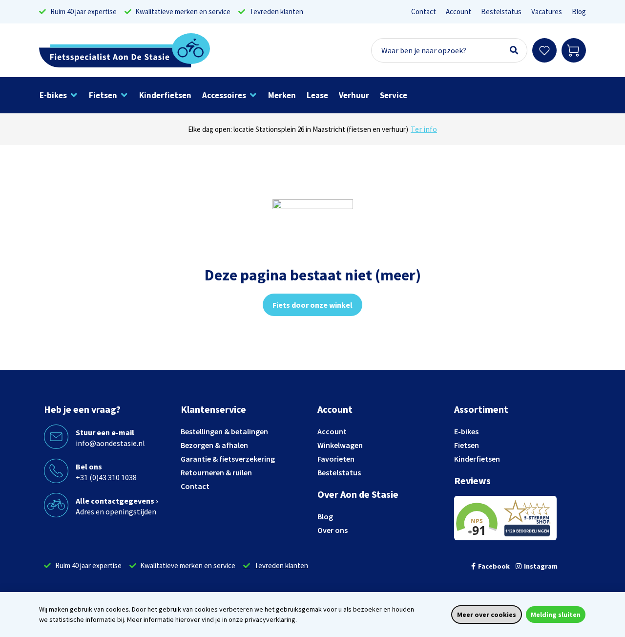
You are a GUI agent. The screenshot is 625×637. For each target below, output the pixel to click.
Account (458, 11)
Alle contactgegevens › (117, 501)
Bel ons (89, 466)
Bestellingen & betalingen (224, 431)
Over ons (332, 530)
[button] (58, 95)
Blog (579, 11)
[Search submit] (514, 50)
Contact (423, 11)
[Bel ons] (56, 471)
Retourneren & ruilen (216, 472)
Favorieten (335, 459)
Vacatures (546, 11)
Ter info (424, 129)
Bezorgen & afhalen (214, 445)
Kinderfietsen (477, 459)
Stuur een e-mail (105, 432)
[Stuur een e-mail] (56, 437)
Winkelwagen (340, 445)
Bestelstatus (501, 11)
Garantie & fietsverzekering (228, 459)
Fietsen (466, 445)
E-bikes (466, 431)
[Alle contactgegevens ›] (56, 505)
